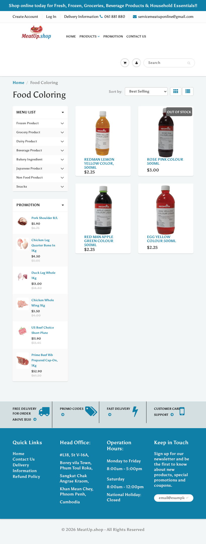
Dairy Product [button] (26, 143)
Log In (51, 16)
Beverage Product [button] (29, 152)
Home (71, 36)
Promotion (113, 36)
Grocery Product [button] (28, 133)
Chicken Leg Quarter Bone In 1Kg (43, 245)
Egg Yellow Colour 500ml (161, 239)
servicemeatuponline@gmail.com (165, 16)
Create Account (25, 16)
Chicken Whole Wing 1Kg (42, 302)
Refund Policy (26, 476)
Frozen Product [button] (27, 124)
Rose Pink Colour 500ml (165, 161)
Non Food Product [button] (29, 179)
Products (87, 36)
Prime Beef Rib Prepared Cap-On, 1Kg (44, 360)
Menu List (26, 112)
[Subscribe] (187, 498)
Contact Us (136, 36)
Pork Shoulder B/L (44, 218)
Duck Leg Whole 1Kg (43, 275)
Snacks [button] (23, 188)
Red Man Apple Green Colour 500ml (98, 241)
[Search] (188, 63)
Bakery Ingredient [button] (29, 161)
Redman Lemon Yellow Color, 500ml (99, 163)
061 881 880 (114, 16)
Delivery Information (81, 16)
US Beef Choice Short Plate (42, 330)
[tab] (40, 123)
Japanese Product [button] (29, 170)
